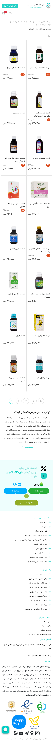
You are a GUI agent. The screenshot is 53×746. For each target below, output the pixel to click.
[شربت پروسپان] (14, 99)
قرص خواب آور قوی (40, 531)
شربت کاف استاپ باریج (16, 67)
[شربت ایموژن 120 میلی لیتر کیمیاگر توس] (14, 145)
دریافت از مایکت (15, 491)
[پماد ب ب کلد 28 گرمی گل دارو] (39, 190)
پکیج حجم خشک (41, 604)
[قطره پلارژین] (14, 322)
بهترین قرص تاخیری (40, 544)
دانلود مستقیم (26, 502)
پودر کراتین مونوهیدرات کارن (37, 583)
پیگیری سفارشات (45, 626)
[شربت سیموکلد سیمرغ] (39, 145)
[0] (3, 13)
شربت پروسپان (19, 112)
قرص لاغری (43, 526)
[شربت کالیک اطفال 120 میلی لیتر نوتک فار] (39, 235)
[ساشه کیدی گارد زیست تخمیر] (14, 190)
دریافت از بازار (39, 491)
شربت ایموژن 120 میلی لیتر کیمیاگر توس (14, 160)
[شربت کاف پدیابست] (39, 322)
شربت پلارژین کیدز (43, 377)
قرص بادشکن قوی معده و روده (37, 561)
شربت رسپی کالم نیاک (16, 248)
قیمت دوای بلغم (41, 548)
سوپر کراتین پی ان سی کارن (37, 596)
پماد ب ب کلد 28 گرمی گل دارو (40, 205)
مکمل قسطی (43, 522)
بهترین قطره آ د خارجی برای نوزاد (36, 535)
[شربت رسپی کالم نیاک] (14, 235)
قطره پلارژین (20, 335)
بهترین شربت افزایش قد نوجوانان (36, 609)
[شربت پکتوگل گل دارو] (14, 280)
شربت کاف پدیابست (42, 335)
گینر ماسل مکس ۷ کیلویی (38, 591)
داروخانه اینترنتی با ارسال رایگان (37, 674)
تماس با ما (47, 621)
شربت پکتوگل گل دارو (16, 293)
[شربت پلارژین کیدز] (39, 364)
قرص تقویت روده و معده (38, 557)
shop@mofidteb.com (37, 655)
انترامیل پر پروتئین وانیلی (38, 587)
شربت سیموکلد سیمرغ (41, 158)
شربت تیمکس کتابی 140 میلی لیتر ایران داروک (41, 114)
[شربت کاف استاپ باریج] (14, 54)
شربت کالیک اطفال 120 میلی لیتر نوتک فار (39, 250)
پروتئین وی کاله (42, 574)
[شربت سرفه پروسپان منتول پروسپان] (39, 280)
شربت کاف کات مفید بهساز (40, 67)
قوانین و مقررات (46, 630)
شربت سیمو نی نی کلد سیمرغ (16, 379)
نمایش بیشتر (28, 447)
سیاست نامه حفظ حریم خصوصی (40, 634)
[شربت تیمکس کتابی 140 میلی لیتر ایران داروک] (39, 99)
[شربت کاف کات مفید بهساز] (39, 54)
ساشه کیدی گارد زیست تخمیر (16, 205)
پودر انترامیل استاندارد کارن (38, 578)
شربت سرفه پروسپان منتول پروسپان (40, 295)
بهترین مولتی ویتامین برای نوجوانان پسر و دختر (31, 540)
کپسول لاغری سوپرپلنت (39, 600)
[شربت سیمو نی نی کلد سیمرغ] (14, 364)
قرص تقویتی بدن (41, 553)
